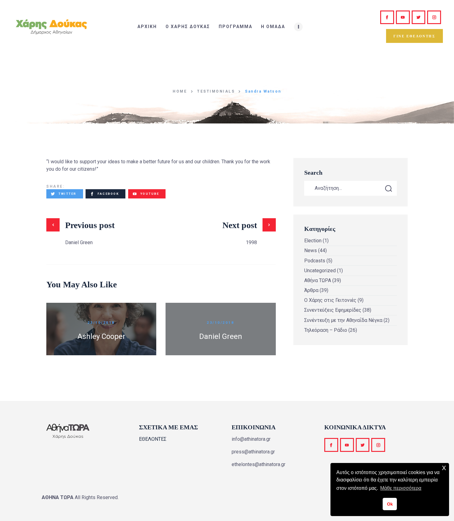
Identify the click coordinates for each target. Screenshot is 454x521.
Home (180, 91)
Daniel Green (220, 336)
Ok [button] (390, 504)
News (310, 250)
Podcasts (314, 261)
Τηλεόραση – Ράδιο (325, 330)
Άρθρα (311, 290)
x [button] (444, 467)
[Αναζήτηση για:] (350, 188)
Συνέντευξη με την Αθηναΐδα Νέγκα (343, 320)
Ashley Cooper (101, 336)
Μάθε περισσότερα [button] (400, 488)
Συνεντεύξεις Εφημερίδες (332, 310)
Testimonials (216, 91)
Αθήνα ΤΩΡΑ (317, 280)
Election (313, 241)
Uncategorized (320, 270)
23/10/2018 (101, 322)
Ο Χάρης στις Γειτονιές (330, 300)
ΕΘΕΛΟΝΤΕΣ (152, 439)
